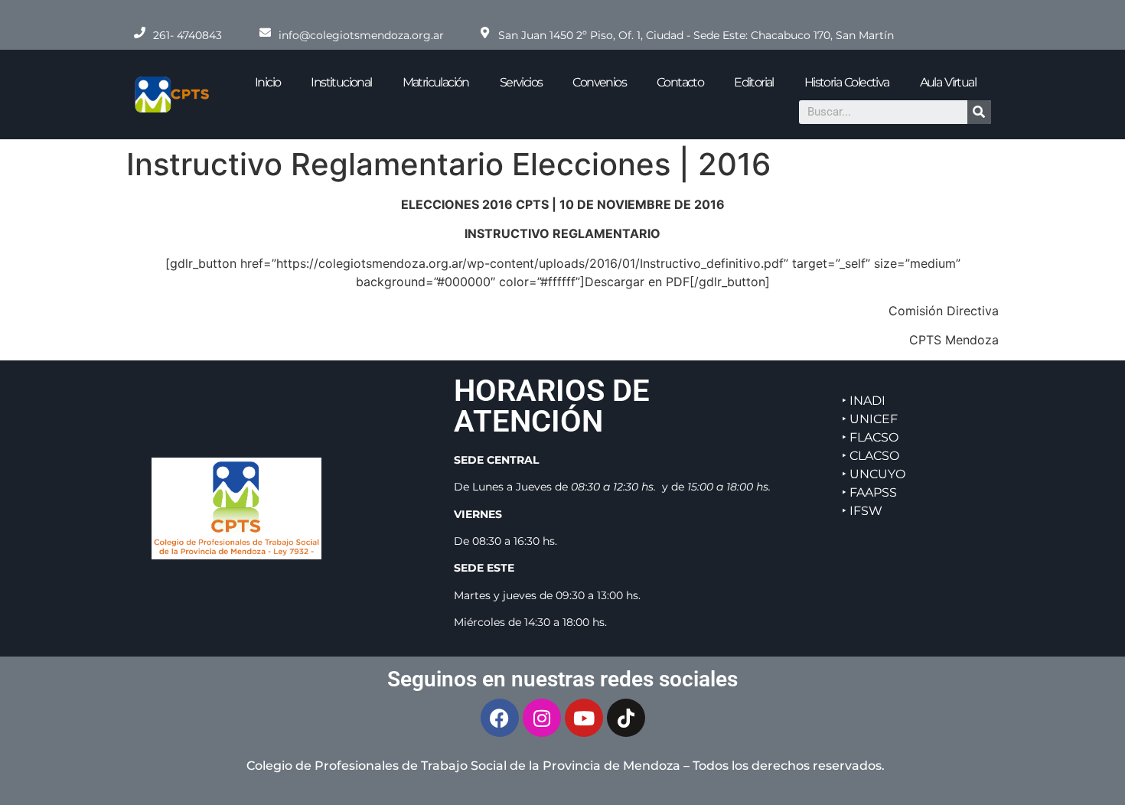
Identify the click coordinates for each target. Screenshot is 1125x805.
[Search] (979, 112)
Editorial (754, 82)
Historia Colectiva (846, 82)
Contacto (680, 82)
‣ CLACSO (870, 455)
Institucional (341, 82)
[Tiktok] (626, 718)
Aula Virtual (948, 82)
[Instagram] (542, 718)
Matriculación (436, 82)
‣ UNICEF (870, 419)
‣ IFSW (862, 511)
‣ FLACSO (870, 437)
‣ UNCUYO (873, 474)
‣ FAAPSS (869, 492)
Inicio (267, 82)
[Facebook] (500, 718)
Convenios (599, 82)
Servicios (521, 82)
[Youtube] (584, 718)
